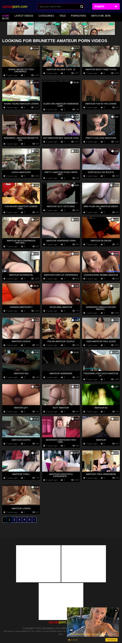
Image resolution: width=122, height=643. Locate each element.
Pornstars (78, 16)
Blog (5, 18)
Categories (46, 16)
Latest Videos (24, 16)
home (5, 16)
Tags (62, 16)
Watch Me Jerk (101, 16)
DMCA (64, 628)
